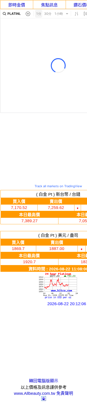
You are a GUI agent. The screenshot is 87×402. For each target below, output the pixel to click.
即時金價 (16, 5)
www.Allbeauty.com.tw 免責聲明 (43, 393)
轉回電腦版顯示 (43, 381)
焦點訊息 (49, 5)
